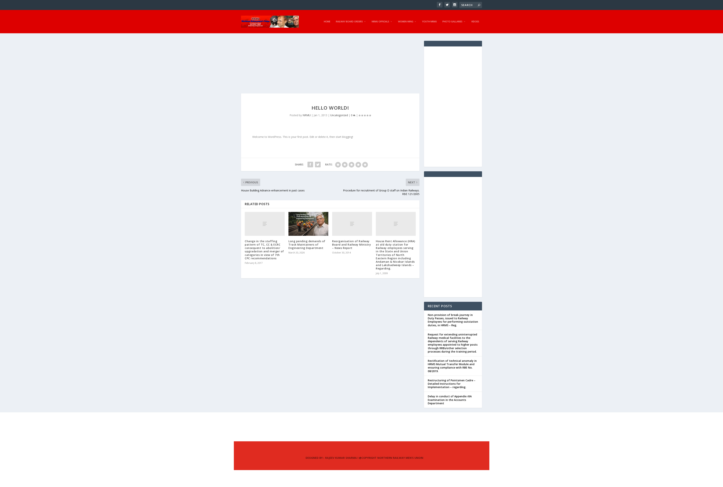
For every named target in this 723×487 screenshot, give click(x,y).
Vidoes (475, 21)
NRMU (307, 115)
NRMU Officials (380, 21)
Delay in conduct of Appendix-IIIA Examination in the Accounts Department (450, 399)
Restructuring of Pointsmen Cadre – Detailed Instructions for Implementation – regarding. (451, 384)
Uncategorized (339, 115)
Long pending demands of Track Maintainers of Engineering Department (306, 244)
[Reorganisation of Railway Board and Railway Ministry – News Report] (352, 224)
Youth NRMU (429, 21)
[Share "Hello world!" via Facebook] (310, 164)
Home (327, 21)
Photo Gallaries (452, 21)
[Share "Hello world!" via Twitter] (318, 164)
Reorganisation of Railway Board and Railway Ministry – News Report (351, 244)
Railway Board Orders (349, 21)
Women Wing (405, 21)
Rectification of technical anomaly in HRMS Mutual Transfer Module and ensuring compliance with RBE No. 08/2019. (452, 366)
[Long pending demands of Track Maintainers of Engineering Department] (308, 224)
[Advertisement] (330, 67)
